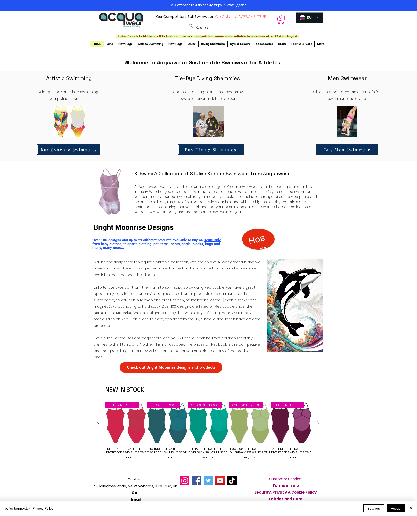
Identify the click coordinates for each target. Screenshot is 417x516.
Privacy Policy (42, 508)
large (203, 91)
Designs (133, 338)
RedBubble (212, 240)
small (221, 91)
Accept (396, 508)
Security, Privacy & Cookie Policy (285, 492)
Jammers (348, 91)
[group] (208, 433)
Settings (374, 508)
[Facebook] (196, 480)
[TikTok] (232, 480)
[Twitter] (208, 480)
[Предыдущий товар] (98, 423)
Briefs (370, 91)
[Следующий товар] (318, 423)
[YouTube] (220, 480)
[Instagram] (184, 480)
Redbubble (225, 306)
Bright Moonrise (118, 312)
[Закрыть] (411, 508)
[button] (280, 19)
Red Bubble (214, 287)
